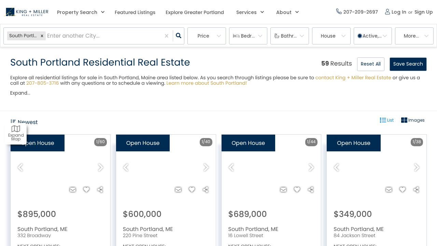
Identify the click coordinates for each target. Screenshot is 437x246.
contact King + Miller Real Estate (353, 77)
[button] (42, 35)
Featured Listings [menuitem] (135, 12)
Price (203, 35)
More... (411, 35)
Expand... (20, 93)
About (284, 12)
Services (246, 12)
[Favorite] (86, 190)
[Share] (100, 190)
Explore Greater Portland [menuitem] (195, 12)
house (328, 35)
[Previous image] (20, 168)
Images (416, 120)
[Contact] (73, 190)
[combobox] (47, 36)
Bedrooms (253, 35)
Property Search (77, 12)
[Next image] (100, 168)
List (390, 120)
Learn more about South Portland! (207, 83)
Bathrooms (294, 35)
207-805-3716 (42, 83)
